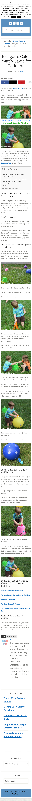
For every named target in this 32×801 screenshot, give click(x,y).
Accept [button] (13, 17)
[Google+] (7, 641)
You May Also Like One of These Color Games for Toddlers (15, 184)
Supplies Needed (10, 176)
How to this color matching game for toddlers (16, 179)
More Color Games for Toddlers (11, 188)
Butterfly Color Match (8, 599)
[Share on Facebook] (5, 82)
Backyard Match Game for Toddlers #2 (13, 181)
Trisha (12, 640)
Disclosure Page (6, 163)
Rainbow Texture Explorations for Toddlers (15, 595)
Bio (4, 636)
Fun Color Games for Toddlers (11, 604)
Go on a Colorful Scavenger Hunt (12, 590)
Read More (25, 17)
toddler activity (18, 88)
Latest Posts (12, 636)
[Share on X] (13, 82)
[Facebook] (5, 641)
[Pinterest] (6, 644)
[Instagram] (4, 644)
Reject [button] (19, 17)
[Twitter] (3, 641)
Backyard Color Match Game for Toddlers (13, 174)
